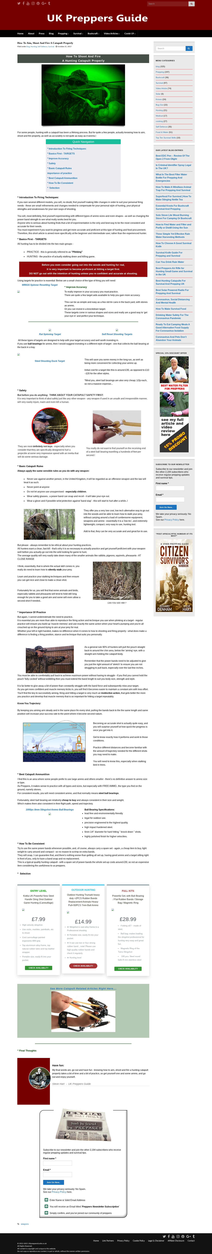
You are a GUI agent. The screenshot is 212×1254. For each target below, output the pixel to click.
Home (20, 33)
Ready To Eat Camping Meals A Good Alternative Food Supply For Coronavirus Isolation (173, 327)
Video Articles (111, 33)
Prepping (63, 33)
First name (49, 1158)
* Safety (51, 163)
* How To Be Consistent (60, 183)
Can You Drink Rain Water (170, 262)
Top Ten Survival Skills (166, 138)
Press (41, 33)
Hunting (34, 46)
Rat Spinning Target (50, 334)
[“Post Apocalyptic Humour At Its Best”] (174, 575)
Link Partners (108, 1241)
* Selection (53, 188)
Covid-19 (129, 33)
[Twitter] (18, 3)
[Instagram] (33, 3)
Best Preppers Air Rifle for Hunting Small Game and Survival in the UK (174, 271)
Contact (191, 1241)
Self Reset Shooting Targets (117, 334)
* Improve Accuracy (58, 158)
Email (47, 1170)
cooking (159, 121)
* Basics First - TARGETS (61, 153)
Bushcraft (93, 33)
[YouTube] (28, 3)
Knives (159, 99)
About (31, 33)
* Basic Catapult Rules (59, 168)
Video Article (161, 88)
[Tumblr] (49, 3)
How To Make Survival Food (171, 309)
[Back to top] (205, 1247)
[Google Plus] (44, 3)
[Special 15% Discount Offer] (174, 404)
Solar (158, 94)
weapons (25, 1224)
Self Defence (42, 46)
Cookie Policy (139, 1241)
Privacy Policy (59, 1192)
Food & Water (162, 132)
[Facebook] (23, 3)
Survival (77, 33)
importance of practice (59, 173)
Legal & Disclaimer (156, 1241)
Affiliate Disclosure (176, 1241)
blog (28, 46)
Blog (51, 33)
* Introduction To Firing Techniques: (67, 148)
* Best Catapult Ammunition (62, 178)
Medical (159, 116)
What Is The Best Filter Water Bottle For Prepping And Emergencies (171, 177)
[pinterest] (38, 3)
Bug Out (159, 105)
